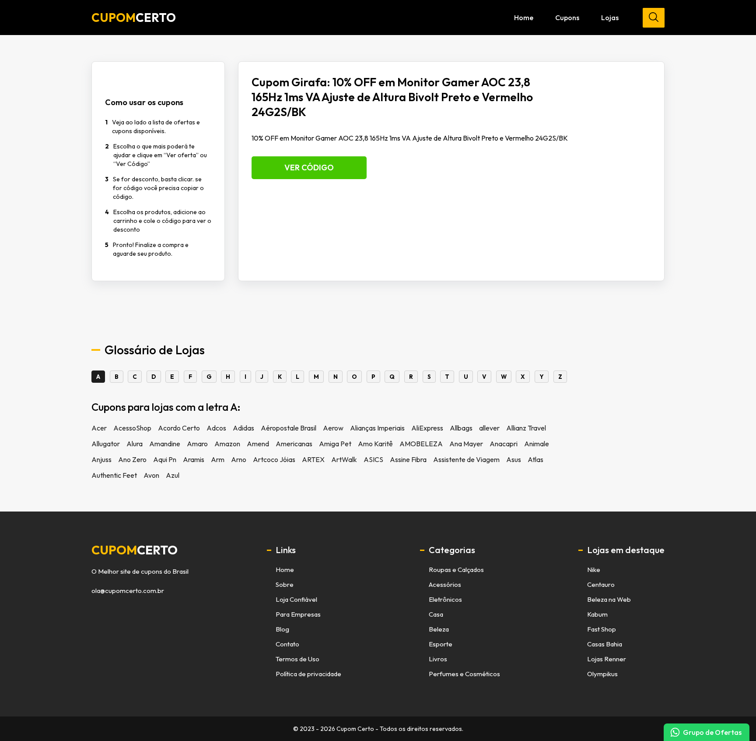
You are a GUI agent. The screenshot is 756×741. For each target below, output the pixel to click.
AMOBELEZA (421, 443)
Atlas (535, 459)
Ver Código (309, 167)
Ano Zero (132, 459)
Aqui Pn (164, 459)
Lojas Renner (606, 659)
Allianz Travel (526, 427)
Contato (287, 644)
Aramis (193, 459)
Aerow (333, 427)
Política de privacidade (308, 674)
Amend (258, 443)
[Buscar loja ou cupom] (654, 18)
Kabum (597, 614)
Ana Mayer (466, 443)
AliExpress (427, 427)
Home (523, 17)
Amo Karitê (375, 443)
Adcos (216, 427)
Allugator (105, 443)
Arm (217, 459)
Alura (134, 443)
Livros (438, 659)
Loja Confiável (296, 599)
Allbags (461, 427)
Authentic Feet (114, 475)
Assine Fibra (408, 459)
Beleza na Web (609, 599)
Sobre (285, 584)
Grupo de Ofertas (712, 732)
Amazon (227, 443)
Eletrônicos (445, 599)
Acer (99, 427)
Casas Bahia (604, 644)
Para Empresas (298, 614)
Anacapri (504, 443)
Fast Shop (601, 629)
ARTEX (313, 459)
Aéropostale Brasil (288, 427)
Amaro (197, 443)
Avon (151, 475)
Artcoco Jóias (274, 459)
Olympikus (602, 674)
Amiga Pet (335, 443)
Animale (536, 443)
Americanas (294, 443)
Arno (238, 459)
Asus (513, 459)
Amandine (164, 443)
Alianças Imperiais (377, 427)
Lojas (610, 17)
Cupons (567, 17)
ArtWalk (344, 459)
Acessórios (445, 584)
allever (489, 427)
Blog (282, 629)
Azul (172, 475)
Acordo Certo (179, 427)
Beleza (439, 629)
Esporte (440, 644)
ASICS (373, 459)
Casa (436, 614)
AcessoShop (132, 427)
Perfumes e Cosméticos (464, 674)
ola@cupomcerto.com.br (127, 590)
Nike (593, 569)
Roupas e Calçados (456, 569)
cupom (134, 550)
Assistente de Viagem (466, 459)
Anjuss (101, 459)
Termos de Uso (297, 659)
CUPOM (133, 17)
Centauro (601, 584)
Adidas (243, 427)
